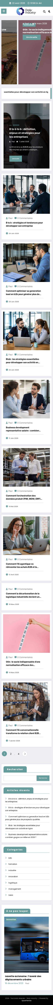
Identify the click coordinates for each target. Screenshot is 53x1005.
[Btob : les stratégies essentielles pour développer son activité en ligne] (26, 330)
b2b (10, 125)
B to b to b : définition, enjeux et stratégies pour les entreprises (24, 133)
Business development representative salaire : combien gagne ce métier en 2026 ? (22, 429)
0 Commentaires (25, 218)
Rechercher (15, 769)
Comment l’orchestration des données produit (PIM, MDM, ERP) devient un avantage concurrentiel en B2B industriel (23, 497)
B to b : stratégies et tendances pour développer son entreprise (24, 224)
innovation (13, 876)
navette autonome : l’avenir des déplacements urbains (23, 978)
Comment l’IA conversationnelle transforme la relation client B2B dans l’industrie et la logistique (22, 732)
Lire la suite (14, 37)
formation (12, 864)
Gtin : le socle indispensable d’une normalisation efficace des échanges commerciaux (25, 31)
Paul (9, 23)
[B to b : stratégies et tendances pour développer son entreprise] (26, 194)
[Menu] (4, 11)
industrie (12, 870)
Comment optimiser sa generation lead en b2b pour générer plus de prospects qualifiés (23, 293)
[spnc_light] (49, 11)
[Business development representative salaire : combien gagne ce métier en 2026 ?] (26, 399)
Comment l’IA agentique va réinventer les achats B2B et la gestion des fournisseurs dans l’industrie (21, 566)
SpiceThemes (27, 1001)
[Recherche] (44, 12)
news (10, 895)
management (14, 889)
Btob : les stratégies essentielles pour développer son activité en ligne (22, 361)
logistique (12, 883)
